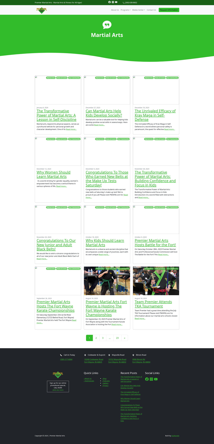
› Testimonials (89, 381)
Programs (125, 10)
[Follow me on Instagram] (113, 2)
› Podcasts (106, 381)
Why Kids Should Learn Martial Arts (105, 242)
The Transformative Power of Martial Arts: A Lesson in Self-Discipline (56, 115)
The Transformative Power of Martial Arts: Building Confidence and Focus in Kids (155, 178)
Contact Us (151, 10)
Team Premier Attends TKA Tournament (153, 303)
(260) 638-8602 (131, 2)
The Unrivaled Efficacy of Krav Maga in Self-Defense (155, 115)
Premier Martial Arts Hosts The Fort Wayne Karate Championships (55, 306)
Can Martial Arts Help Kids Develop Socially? (104, 113)
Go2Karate (175, 436)
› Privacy (105, 385)
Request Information (169, 10)
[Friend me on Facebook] (109, 2)
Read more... (71, 129)
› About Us (88, 378)
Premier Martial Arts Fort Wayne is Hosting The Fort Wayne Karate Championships (106, 308)
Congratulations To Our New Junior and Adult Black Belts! (56, 244)
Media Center (138, 10)
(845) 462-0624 (58, 390)
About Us (115, 10)
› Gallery (105, 383)
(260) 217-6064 (66, 359)
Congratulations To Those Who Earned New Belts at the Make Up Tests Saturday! (107, 178)
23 (117, 337)
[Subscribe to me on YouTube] (116, 2)
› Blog (104, 378)
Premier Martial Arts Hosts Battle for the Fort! (155, 242)
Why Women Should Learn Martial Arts (53, 174)
